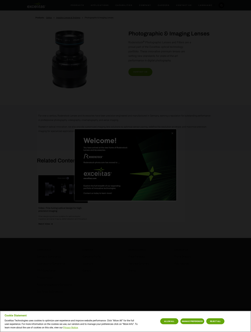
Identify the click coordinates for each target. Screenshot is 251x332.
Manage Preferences (192, 321)
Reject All (215, 321)
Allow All (169, 321)
